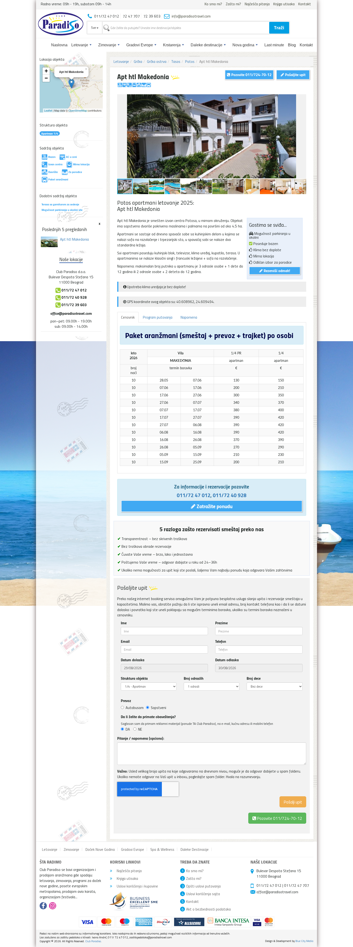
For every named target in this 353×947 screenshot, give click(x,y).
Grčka (138, 61)
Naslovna (59, 45)
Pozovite (279, 818)
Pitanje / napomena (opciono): (140, 738)
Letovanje (79, 45)
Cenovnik (128, 317)
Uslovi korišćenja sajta (203, 893)
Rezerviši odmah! (276, 270)
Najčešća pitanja (257, 3)
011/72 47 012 (193, 495)
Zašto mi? (233, 3)
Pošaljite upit (294, 74)
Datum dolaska (132, 659)
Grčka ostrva (156, 61)
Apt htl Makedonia (74, 239)
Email (125, 641)
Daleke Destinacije (195, 849)
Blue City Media (304, 941)
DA (128, 729)
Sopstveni (158, 707)
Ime (124, 622)
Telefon (220, 641)
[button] (302, 98)
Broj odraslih (193, 678)
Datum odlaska (227, 659)
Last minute (274, 45)
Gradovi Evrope (139, 45)
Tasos (175, 61)
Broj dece (254, 678)
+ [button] (46, 71)
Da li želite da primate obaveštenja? (148, 716)
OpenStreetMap (77, 110)
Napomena (189, 317)
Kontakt (304, 3)
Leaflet (48, 110)
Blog (292, 45)
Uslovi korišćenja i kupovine (137, 886)
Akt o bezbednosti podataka (208, 909)
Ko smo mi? (213, 3)
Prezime (221, 622)
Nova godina (243, 45)
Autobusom (135, 707)
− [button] (46, 78)
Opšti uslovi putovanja (203, 886)
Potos (190, 61)
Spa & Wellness (162, 849)
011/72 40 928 (229, 495)
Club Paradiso (93, 941)
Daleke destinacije (206, 45)
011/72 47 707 (296, 885)
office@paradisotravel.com (71, 313)
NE (140, 729)
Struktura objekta (134, 678)
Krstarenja (172, 45)
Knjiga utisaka (284, 3)
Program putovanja (157, 317)
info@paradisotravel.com (191, 16)
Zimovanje (107, 45)
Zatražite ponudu (213, 506)
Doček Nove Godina (100, 849)
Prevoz (126, 700)
